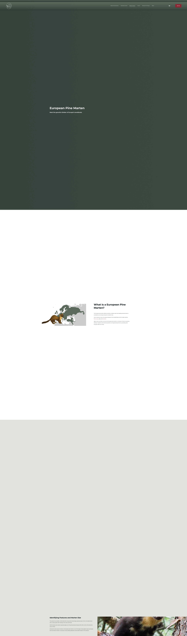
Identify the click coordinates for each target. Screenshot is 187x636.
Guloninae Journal (124, 5)
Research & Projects (146, 5)
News (153, 5)
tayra (97, 319)
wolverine (104, 319)
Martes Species (132, 5)
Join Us (178, 6)
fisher (95, 319)
